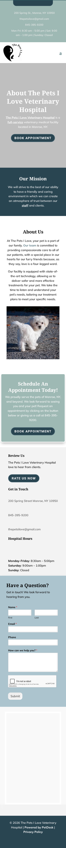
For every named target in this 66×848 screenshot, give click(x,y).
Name (12, 607)
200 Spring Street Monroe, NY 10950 (33, 501)
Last (37, 617)
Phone (12, 637)
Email (12, 623)
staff (25, 205)
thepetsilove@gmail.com (24, 529)
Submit (15, 696)
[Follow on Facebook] (30, 2)
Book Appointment (32, 138)
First (10, 617)
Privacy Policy (33, 832)
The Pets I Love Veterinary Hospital (30, 117)
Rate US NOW (24, 478)
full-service (15, 122)
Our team (29, 245)
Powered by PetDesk (39, 827)
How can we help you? (22, 650)
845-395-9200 (18, 515)
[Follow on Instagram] (36, 2)
